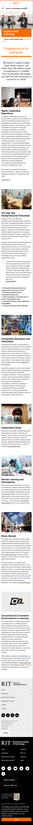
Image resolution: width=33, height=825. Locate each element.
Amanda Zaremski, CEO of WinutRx (15, 306)
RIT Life (23, 753)
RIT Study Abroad (24, 582)
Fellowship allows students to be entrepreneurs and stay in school (13, 289)
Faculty (3, 705)
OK (16, 819)
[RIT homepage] (15, 743)
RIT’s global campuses (8, 554)
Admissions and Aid (7, 701)
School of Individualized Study (15, 8)
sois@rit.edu (4, 728)
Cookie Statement (13, 813)
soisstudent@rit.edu (13, 446)
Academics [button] (4, 693)
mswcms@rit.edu (25, 663)
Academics (4, 753)
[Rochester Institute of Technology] (16, 2)
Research (23, 749)
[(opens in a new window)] (3, 715)
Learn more (6, 180)
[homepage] (2, 39)
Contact (5, 733)
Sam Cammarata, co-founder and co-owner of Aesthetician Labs (15, 298)
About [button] (3, 690)
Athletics (23, 757)
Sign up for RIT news (10, 785)
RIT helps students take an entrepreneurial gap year (11, 293)
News (22, 760)
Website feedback (9, 780)
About (3, 749)
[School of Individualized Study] (13, 684)
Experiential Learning (8, 697)
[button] (2, 8)
